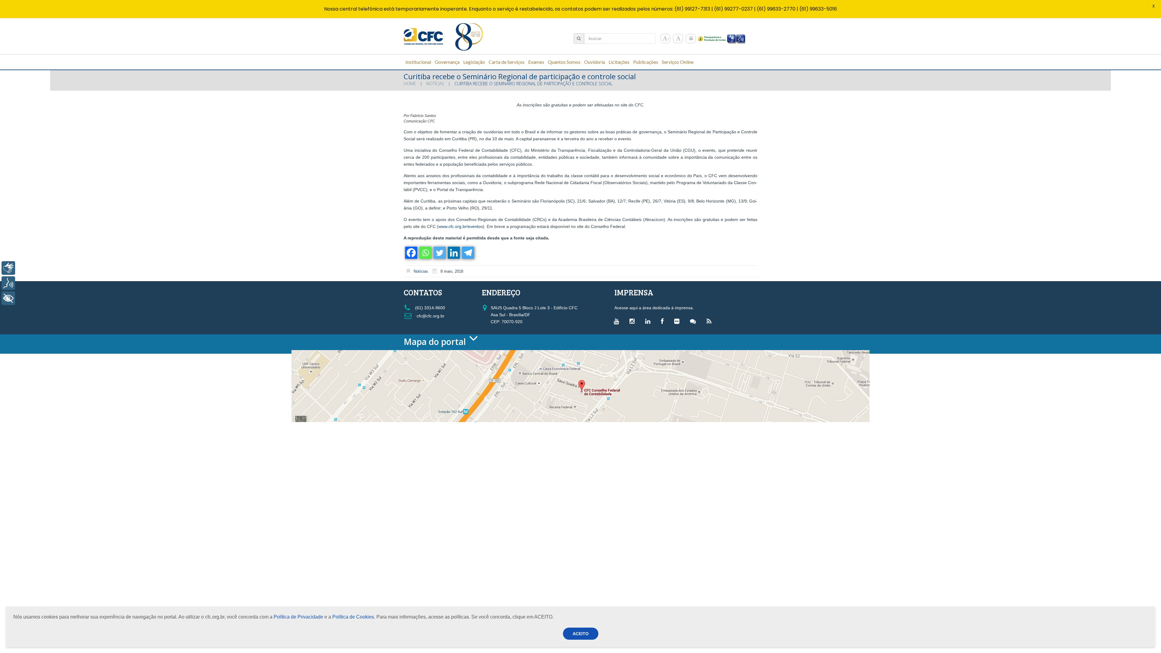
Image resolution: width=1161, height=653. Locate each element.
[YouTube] (618, 321)
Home (410, 83)
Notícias (435, 83)
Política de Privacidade (298, 616)
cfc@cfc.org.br (429, 316)
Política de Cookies (353, 616)
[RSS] (710, 321)
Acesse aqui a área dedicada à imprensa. (654, 307)
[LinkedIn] (649, 321)
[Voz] (8, 283)
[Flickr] (678, 321)
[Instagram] (634, 321)
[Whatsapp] (424, 253)
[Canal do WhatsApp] (694, 321)
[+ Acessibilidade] (8, 298)
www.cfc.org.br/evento (459, 226)
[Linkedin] (453, 253)
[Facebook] (410, 253)
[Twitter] (439, 253)
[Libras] (8, 268)
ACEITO (581, 633)
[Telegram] (467, 253)
